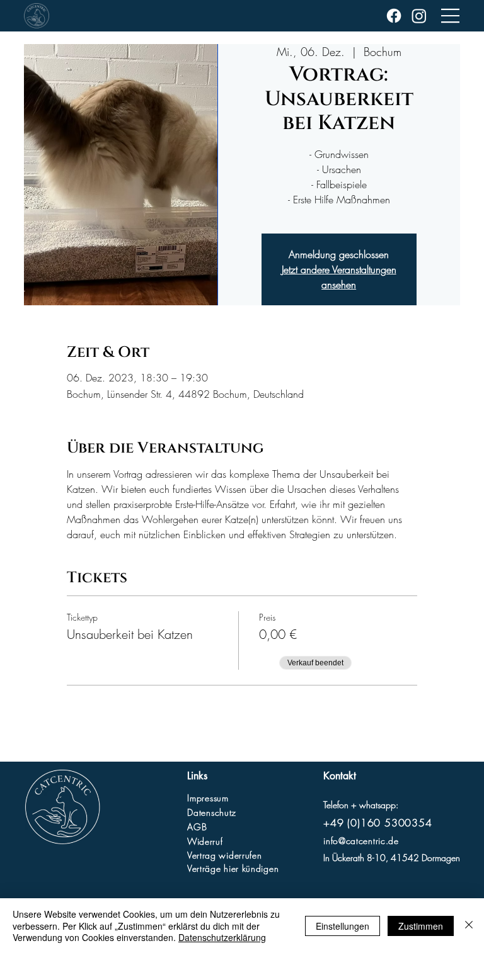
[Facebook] (393, 15)
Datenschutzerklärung (222, 937)
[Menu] (450, 15)
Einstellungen (342, 926)
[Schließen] (468, 925)
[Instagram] (419, 15)
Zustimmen (420, 926)
